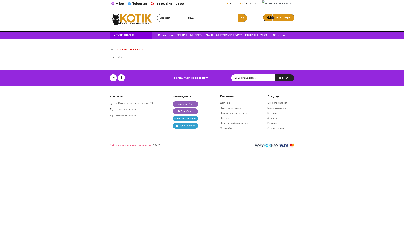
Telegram (139, 3)
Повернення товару (230, 107)
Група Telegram (187, 125)
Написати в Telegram (185, 118)
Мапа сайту (226, 128)
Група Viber (187, 111)
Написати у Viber (185, 103)
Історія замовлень (276, 107)
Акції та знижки (275, 128)
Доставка (225, 102)
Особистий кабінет (277, 102)
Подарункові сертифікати (233, 112)
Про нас (224, 117)
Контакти (272, 112)
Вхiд (231, 3)
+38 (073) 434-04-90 (169, 4)
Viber (120, 3)
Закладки (272, 117)
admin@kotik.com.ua (126, 115)
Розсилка (272, 123)
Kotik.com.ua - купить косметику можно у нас (131, 145)
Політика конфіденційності (234, 123)
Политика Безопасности (130, 49)
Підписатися (285, 77)
